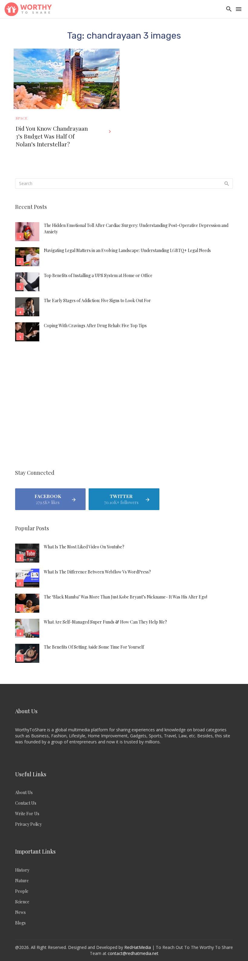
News (20, 912)
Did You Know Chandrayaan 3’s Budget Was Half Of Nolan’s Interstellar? (52, 136)
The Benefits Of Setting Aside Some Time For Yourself (94, 647)
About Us (24, 792)
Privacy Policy (28, 824)
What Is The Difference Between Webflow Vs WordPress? (97, 572)
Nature (22, 880)
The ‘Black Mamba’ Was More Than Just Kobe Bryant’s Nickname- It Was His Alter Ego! (125, 597)
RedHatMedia (137, 947)
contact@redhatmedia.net (133, 953)
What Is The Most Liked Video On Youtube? (84, 547)
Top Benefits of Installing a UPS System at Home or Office (98, 275)
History (22, 870)
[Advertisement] (124, 406)
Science (22, 902)
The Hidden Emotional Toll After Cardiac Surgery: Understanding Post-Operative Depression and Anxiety (136, 228)
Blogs (20, 923)
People (21, 891)
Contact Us (25, 803)
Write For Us (27, 813)
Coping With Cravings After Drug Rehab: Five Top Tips (95, 325)
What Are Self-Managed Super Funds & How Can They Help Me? (105, 622)
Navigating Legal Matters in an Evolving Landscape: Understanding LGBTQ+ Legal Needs (127, 250)
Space (21, 118)
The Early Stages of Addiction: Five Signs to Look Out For (97, 300)
